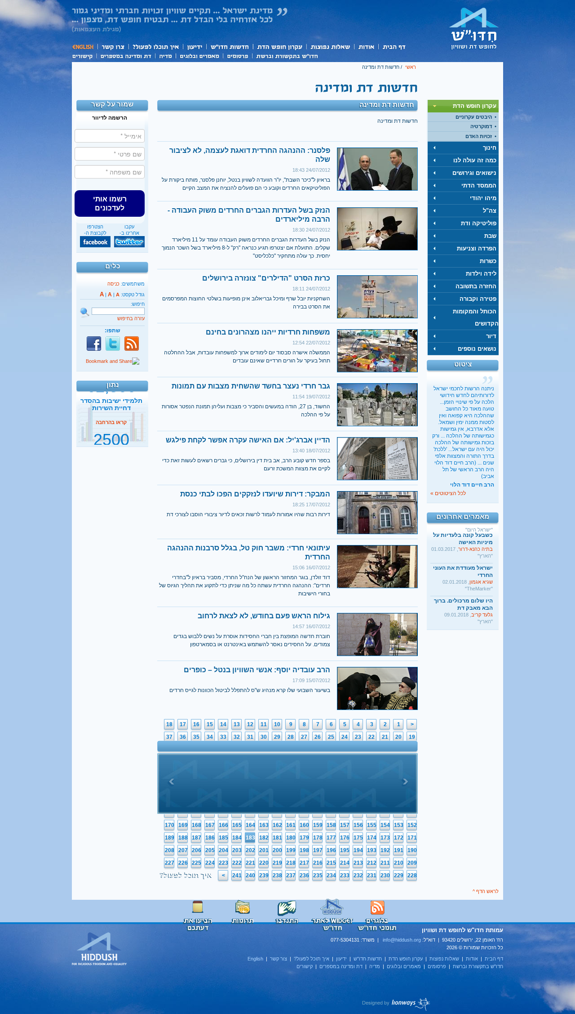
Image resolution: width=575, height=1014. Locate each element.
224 (210, 863)
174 (371, 838)
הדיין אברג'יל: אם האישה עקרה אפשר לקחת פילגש (248, 440)
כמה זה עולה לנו (474, 160)
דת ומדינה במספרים (125, 55)
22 (371, 737)
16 (196, 724)
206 (196, 850)
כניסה (113, 283)
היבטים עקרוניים (474, 117)
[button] (110, 203)
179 (304, 838)
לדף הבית (474, 28)
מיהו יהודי (483, 198)
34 (210, 737)
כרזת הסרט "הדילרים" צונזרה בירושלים (266, 278)
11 (264, 724)
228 (412, 875)
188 (183, 838)
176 (344, 838)
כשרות (488, 261)
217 (304, 863)
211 (385, 863)
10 (277, 724)
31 (250, 737)
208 (169, 850)
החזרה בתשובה (476, 286)
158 (331, 825)
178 (318, 838)
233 (344, 875)
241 (237, 875)
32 (237, 737)
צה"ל (489, 210)
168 (196, 825)
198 (304, 850)
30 (264, 737)
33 (223, 737)
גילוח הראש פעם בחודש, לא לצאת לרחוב (264, 616)
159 (318, 825)
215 (331, 863)
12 (250, 724)
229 (398, 875)
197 (318, 850)
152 (412, 825)
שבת (490, 235)
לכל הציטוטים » (448, 493)
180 (291, 838)
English (84, 46)
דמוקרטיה (481, 126)
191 (398, 850)
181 (277, 838)
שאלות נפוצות (330, 46)
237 (291, 875)
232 (358, 875)
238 (277, 875)
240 (250, 875)
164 (250, 825)
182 (264, 838)
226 (183, 863)
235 (318, 875)
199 (291, 850)
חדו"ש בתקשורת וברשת (287, 55)
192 (385, 850)
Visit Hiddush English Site (100, 949)
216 (318, 863)
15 (210, 724)
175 (358, 838)
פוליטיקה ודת (478, 223)
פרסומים (237, 55)
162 (277, 825)
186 (210, 838)
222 (237, 863)
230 (385, 875)
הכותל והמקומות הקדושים (476, 317)
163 (264, 825)
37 (169, 737)
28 (291, 737)
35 (196, 737)
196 (331, 850)
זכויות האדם (478, 136)
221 (250, 863)
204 (223, 850)
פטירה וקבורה (478, 298)
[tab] (463, 106)
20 (398, 737)
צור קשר (112, 46)
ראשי (410, 67)
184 (237, 838)
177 (331, 838)
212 (371, 863)
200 (277, 850)
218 (291, 863)
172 (398, 838)
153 (398, 825)
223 (223, 863)
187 (196, 838)
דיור (491, 336)
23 (358, 737)
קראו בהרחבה (111, 437)
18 (169, 724)
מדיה (165, 55)
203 (237, 850)
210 (398, 863)
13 (237, 724)
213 (358, 863)
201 (264, 850)
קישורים (84, 55)
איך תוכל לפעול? (155, 46)
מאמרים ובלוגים (199, 55)
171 (412, 838)
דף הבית (393, 46)
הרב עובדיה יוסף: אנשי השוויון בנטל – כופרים (257, 670)
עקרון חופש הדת (279, 46)
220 (264, 863)
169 (183, 825)
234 (331, 875)
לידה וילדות (481, 273)
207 (183, 850)
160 (304, 825)
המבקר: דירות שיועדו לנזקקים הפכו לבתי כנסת (255, 494)
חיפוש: (138, 304)
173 (385, 838)
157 (344, 825)
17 (183, 724)
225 (196, 863)
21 (385, 737)
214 (344, 863)
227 (169, 863)
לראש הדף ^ (486, 891)
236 (304, 875)
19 (412, 737)
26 (317, 737)
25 (331, 737)
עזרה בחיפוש (131, 318)
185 (223, 838)
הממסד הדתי (478, 185)
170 (169, 825)
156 (358, 825)
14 (223, 724)
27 (304, 737)
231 (371, 875)
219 (277, 863)
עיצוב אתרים (396, 1004)
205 (210, 850)
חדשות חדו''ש (229, 46)
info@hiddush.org (402, 940)
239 (264, 875)
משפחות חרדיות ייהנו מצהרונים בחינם (268, 332)
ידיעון (194, 46)
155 (371, 825)
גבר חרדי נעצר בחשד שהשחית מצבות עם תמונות (251, 386)
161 (291, 825)
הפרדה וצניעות (476, 248)
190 (412, 850)
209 (412, 863)
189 (169, 838)
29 (277, 737)
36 (183, 737)
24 (344, 737)
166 (223, 825)
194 (358, 850)
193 (371, 850)
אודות (366, 46)
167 (210, 825)
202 (250, 850)
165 (237, 825)
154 (385, 825)
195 (344, 850)
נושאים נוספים (477, 348)
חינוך (489, 147)
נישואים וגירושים (474, 173)
